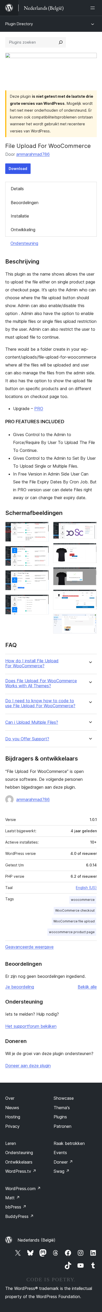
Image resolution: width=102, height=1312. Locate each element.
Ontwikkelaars (18, 1162)
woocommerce (83, 900)
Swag (62, 1171)
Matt (12, 1197)
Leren (10, 1143)
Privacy (12, 1126)
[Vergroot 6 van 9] (89, 550)
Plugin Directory (19, 24)
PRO (38, 408)
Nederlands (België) (36, 1240)
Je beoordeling (19, 986)
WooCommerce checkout (75, 910)
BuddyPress (19, 1216)
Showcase (64, 1098)
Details (17, 188)
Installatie (20, 216)
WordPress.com (23, 1188)
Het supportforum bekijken (30, 1026)
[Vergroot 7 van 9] (89, 574)
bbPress (15, 1207)
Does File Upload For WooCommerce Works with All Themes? (41, 683)
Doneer (63, 1162)
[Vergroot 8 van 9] (89, 596)
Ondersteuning (24, 243)
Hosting (12, 1116)
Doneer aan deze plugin (28, 1065)
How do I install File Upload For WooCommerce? (32, 663)
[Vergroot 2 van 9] (41, 553)
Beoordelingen (24, 202)
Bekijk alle (87, 986)
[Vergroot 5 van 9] (89, 528)
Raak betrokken (69, 1143)
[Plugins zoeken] (60, 42)
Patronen (62, 1126)
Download (18, 168)
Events (60, 1152)
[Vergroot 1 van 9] (41, 528)
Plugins (60, 1116)
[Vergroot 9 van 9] (89, 620)
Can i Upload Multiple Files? (31, 722)
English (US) (86, 887)
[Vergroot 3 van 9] (41, 577)
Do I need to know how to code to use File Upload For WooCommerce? (40, 703)
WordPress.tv (20, 1171)
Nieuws (12, 1107)
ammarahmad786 (33, 154)
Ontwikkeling (23, 229)
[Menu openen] (93, 8)
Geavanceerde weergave (29, 946)
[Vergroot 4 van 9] (41, 601)
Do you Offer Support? (27, 738)
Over (9, 1098)
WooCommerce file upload (74, 921)
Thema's (62, 1107)
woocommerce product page (72, 932)
